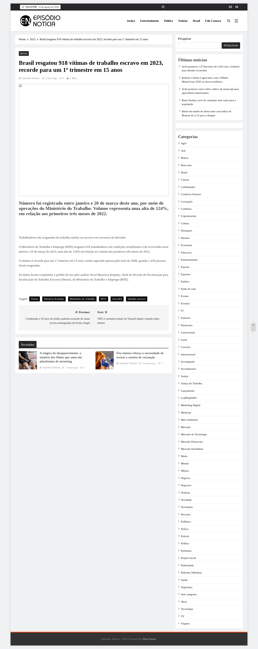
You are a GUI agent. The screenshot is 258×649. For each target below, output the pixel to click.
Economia (186, 245)
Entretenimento (149, 20)
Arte (183, 150)
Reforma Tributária (191, 572)
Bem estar (186, 165)
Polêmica (186, 521)
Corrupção (187, 201)
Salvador (117, 298)
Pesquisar (184, 38)
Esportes (185, 274)
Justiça (131, 20)
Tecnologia (187, 609)
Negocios (186, 485)
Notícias (183, 20)
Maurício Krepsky (54, 298)
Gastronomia (188, 332)
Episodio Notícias (30, 78)
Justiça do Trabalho (191, 383)
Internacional (188, 354)
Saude (184, 580)
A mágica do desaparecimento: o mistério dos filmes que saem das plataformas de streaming (61, 357)
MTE (104, 298)
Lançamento (187, 390)
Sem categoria (188, 594)
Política (168, 20)
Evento (185, 296)
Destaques (186, 230)
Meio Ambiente (189, 419)
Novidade (186, 499)
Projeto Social (188, 558)
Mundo (185, 463)
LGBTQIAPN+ (189, 398)
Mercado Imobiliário (192, 449)
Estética (185, 281)
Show (184, 601)
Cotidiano (186, 208)
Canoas (185, 179)
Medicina (186, 412)
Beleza (184, 157)
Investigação (188, 361)
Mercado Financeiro (192, 441)
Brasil (196, 20)
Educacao (186, 252)
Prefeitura (186, 550)
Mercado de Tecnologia (194, 434)
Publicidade (187, 565)
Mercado (186, 427)
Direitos (185, 238)
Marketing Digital (190, 405)
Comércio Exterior (191, 194)
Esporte (185, 267)
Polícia (184, 529)
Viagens (185, 623)
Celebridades (188, 187)
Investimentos (188, 368)
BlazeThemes (149, 639)
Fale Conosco (213, 20)
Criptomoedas (188, 216)
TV (182, 616)
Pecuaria (185, 514)
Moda (184, 456)
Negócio (185, 478)
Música (185, 470)
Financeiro (187, 325)
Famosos (186, 318)
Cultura (185, 223)
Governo (186, 347)
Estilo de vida (188, 289)
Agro (184, 143)
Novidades (187, 507)
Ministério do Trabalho (82, 298)
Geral (184, 339)
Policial (185, 536)
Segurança (186, 587)
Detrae (34, 298)
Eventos (185, 303)
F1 (182, 310)
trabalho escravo (137, 298)
